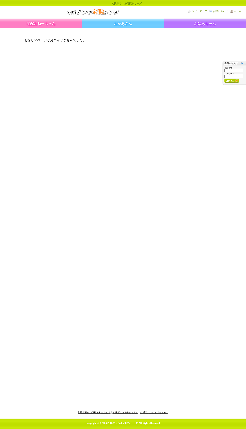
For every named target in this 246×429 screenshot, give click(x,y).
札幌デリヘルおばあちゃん (154, 412)
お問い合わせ (220, 11)
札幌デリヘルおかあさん (125, 412)
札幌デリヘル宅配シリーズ (123, 423)
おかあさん (123, 24)
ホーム (237, 11)
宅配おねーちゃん (41, 24)
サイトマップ (199, 11)
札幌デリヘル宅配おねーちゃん (94, 412)
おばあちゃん (205, 24)
